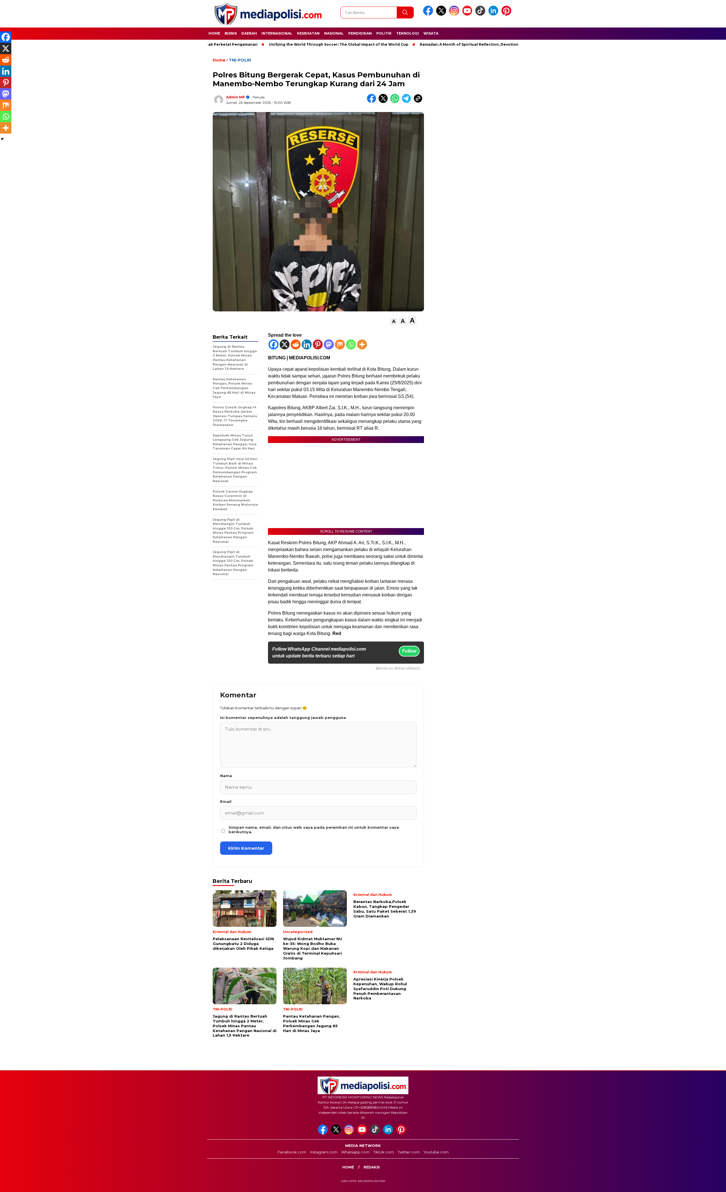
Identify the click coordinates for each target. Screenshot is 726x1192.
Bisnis (231, 33)
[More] (362, 344)
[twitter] (442, 14)
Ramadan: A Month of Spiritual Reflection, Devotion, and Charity (442, 44)
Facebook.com (292, 1152)
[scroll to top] (699, 1183)
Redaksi (372, 1167)
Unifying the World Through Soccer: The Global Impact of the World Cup (299, 44)
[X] (285, 344)
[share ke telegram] (407, 102)
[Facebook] (273, 344)
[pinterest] (507, 14)
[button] (393, 321)
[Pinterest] (318, 344)
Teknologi (407, 33)
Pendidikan (360, 33)
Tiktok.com (383, 1152)
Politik (384, 33)
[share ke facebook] (373, 102)
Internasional (276, 33)
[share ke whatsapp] (396, 102)
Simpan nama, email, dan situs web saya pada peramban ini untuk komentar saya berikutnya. (314, 829)
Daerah (249, 33)
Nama (226, 775)
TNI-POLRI (240, 60)
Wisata (430, 33)
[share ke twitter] (384, 102)
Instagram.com (323, 1152)
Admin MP (235, 97)
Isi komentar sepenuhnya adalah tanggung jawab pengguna (283, 717)
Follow (409, 651)
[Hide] (2, 139)
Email (225, 801)
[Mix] (340, 344)
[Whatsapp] (351, 344)
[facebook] (429, 14)
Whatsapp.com (355, 1152)
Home (214, 33)
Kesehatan (308, 33)
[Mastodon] (329, 344)
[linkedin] (494, 14)
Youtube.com (436, 1152)
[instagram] (455, 14)
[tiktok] (481, 14)
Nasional (334, 33)
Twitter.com (409, 1152)
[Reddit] (296, 344)
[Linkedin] (307, 344)
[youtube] (468, 14)
